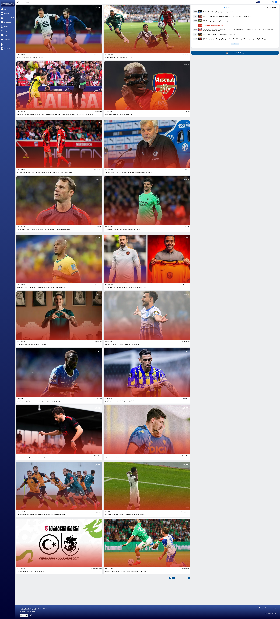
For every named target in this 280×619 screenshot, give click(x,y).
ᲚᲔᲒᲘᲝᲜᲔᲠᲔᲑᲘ (98, 54)
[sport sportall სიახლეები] (276, 2)
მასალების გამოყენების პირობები (28, 609)
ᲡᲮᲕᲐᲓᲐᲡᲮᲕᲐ (98, 284)
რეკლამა (267, 607)
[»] (189, 578)
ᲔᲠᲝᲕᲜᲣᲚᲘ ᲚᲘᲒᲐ (97, 511)
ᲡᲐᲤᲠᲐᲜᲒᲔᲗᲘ (186, 169)
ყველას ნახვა (235, 43)
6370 (186, 578)
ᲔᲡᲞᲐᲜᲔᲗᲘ (187, 226)
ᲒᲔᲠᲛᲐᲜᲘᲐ (99, 226)
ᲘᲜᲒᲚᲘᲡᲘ (187, 111)
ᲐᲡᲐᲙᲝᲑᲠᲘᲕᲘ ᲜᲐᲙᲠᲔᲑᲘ (96, 568)
